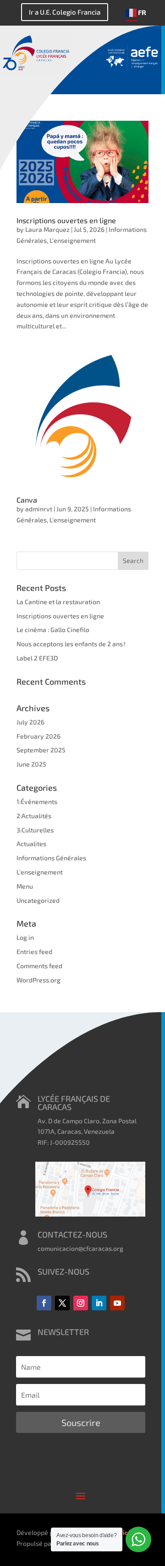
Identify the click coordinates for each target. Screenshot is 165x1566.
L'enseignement (73, 240)
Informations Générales (51, 858)
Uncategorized (38, 900)
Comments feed (39, 966)
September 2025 (41, 750)
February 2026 (38, 736)
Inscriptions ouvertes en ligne (66, 220)
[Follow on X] (62, 1303)
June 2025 (31, 764)
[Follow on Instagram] (80, 1303)
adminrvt (38, 509)
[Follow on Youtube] (117, 1303)
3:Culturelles (35, 830)
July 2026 (30, 722)
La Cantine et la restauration (58, 602)
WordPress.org (38, 980)
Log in (25, 937)
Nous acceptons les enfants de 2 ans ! (71, 644)
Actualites (31, 843)
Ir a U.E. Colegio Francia (64, 12)
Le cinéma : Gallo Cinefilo (52, 629)
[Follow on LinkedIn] (99, 1303)
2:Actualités (33, 816)
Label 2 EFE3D (37, 658)
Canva (26, 499)
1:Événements (36, 801)
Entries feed (34, 951)
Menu (24, 886)
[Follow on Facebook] (44, 1303)
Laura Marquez (47, 229)
